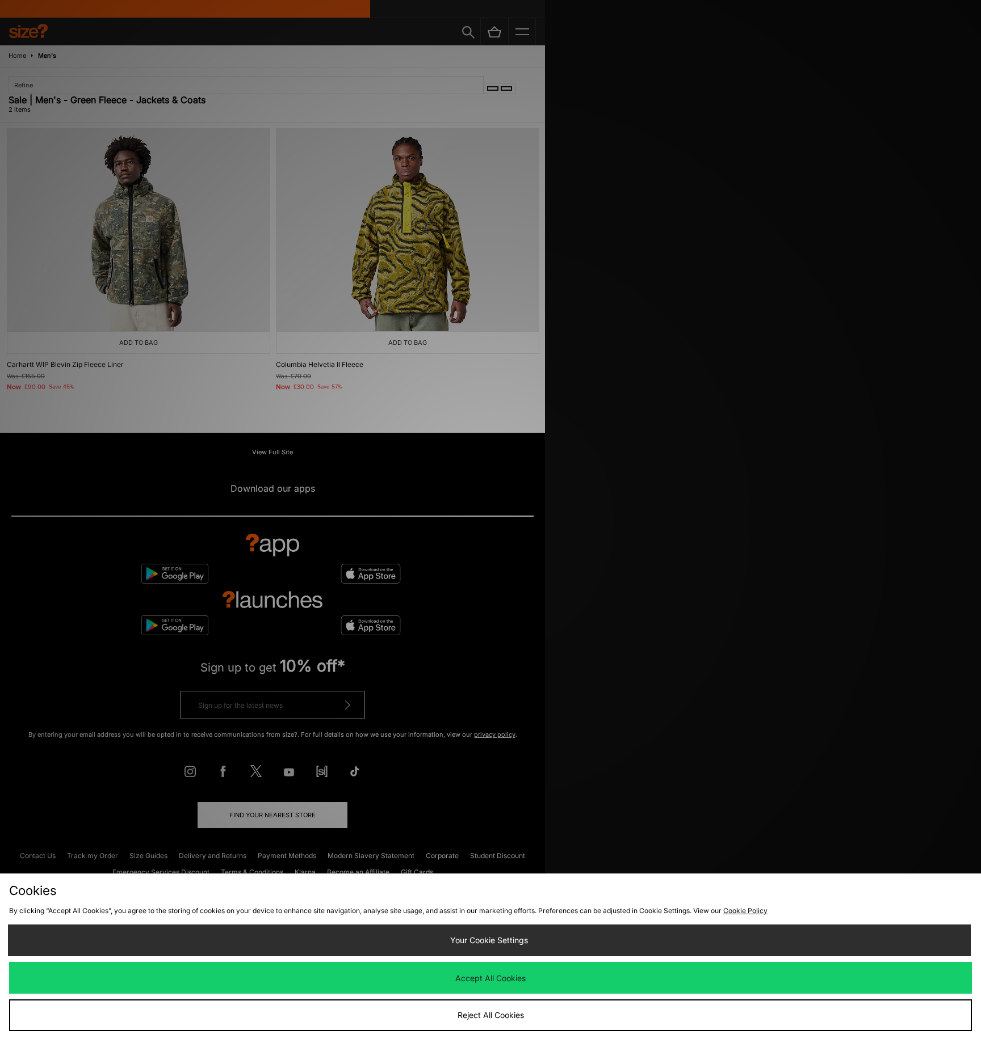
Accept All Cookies (490, 978)
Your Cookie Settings (489, 940)
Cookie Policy (745, 910)
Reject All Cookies (491, 1015)
